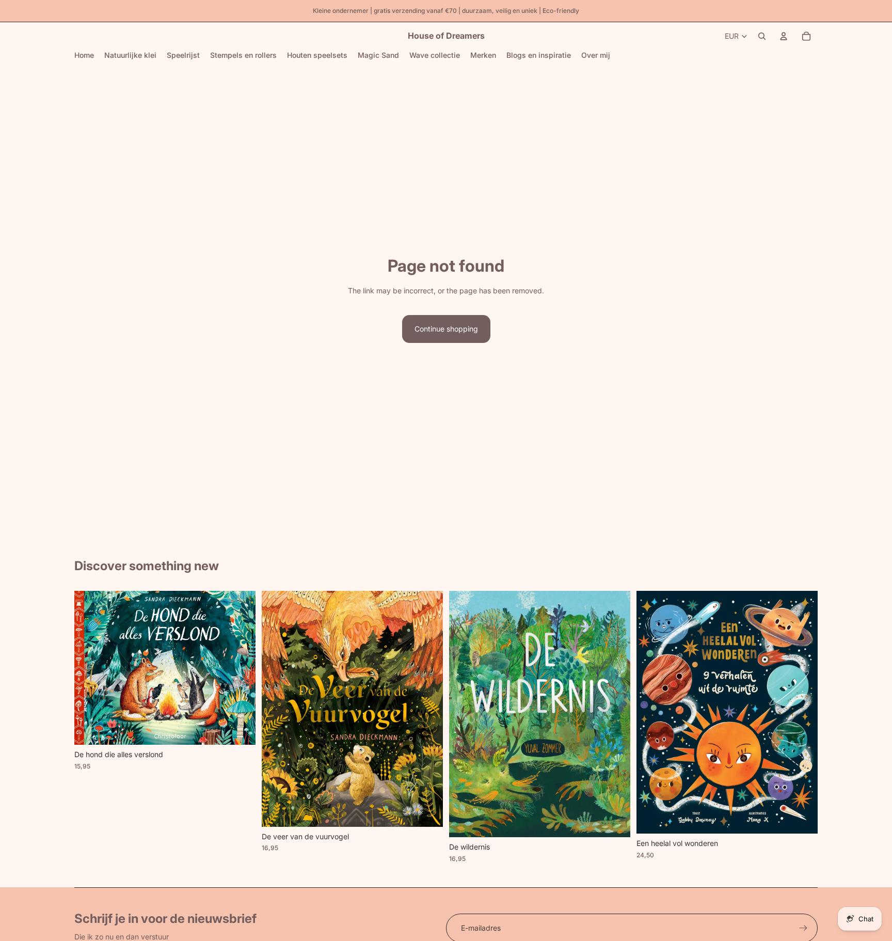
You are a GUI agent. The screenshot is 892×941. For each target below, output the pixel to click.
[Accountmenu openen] (783, 36)
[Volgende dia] (240, 667)
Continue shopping (446, 328)
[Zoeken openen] (762, 36)
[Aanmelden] (803, 928)
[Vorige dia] (89, 667)
